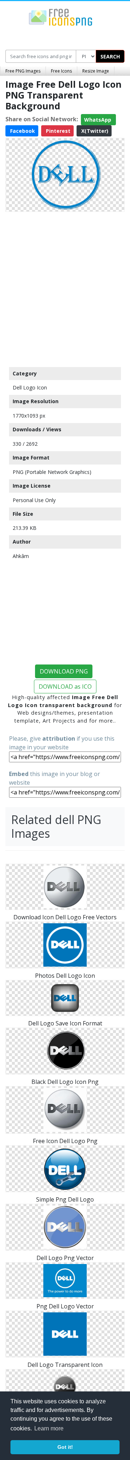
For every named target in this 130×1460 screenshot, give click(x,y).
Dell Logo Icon (30, 387)
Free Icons (61, 71)
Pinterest (57, 130)
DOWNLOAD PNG (64, 671)
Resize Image (95, 71)
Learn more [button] (49, 1428)
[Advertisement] (65, 288)
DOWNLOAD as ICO (65, 686)
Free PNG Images (22, 71)
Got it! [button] (65, 1447)
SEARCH (110, 56)
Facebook (22, 130)
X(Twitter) (94, 130)
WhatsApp (98, 119)
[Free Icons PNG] (60, 17)
